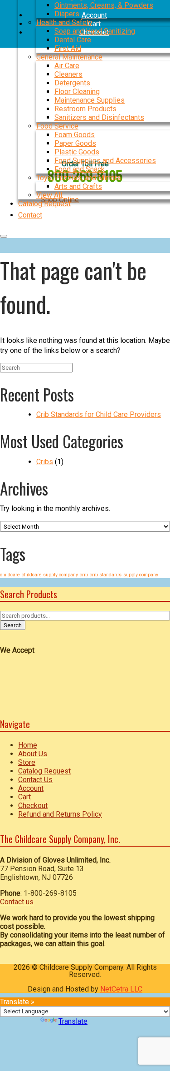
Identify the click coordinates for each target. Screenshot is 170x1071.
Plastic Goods (76, 152)
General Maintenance (69, 57)
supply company (140, 575)
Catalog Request (44, 771)
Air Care (66, 65)
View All (49, 195)
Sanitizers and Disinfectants (99, 117)
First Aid (67, 48)
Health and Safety (64, 22)
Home (27, 745)
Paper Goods (75, 143)
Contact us (17, 901)
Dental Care (72, 39)
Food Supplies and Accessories (105, 160)
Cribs (44, 461)
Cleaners (68, 74)
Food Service (57, 126)
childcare (10, 575)
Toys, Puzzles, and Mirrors (78, 178)
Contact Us (35, 779)
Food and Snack (79, 169)
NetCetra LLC (121, 989)
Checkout (33, 805)
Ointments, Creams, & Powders (103, 5)
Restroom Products (85, 108)
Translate (72, 1021)
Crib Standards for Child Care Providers (98, 414)
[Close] (3, 236)
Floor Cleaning (77, 91)
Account (31, 788)
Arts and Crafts (78, 186)
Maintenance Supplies (89, 100)
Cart (24, 797)
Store (26, 762)
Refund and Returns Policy (60, 814)
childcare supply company (50, 575)
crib (84, 575)
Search (13, 625)
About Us (32, 753)
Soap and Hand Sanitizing (94, 31)
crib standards (105, 575)
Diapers (66, 14)
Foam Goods (74, 134)
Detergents (72, 83)
